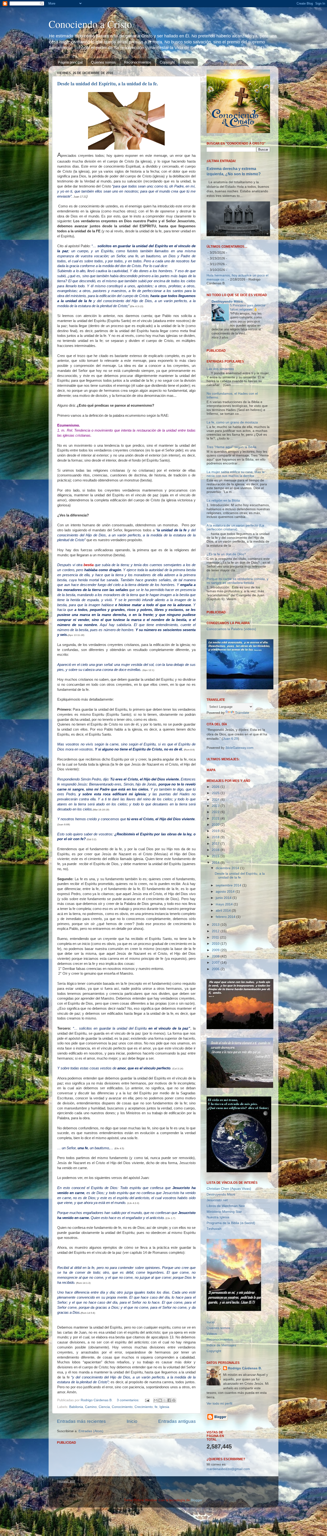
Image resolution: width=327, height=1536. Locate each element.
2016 (216, 911)
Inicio (132, 1421)
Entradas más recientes (81, 1421)
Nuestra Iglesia (218, 1279)
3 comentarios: (128, 1400)
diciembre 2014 (228, 929)
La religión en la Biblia (223, 562)
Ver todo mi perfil (219, 1465)
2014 (216, 924)
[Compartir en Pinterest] (173, 1400)
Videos (188, 62)
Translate (242, 774)
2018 (216, 899)
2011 (216, 999)
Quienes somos (103, 62)
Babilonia (76, 1407)
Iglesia (164, 1407)
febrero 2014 (226, 978)
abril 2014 (224, 972)
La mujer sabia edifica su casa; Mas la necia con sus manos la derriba (236, 535)
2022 (216, 873)
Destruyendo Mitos (227, 301)
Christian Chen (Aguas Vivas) (229, 1250)
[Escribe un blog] (160, 1400)
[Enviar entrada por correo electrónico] (146, 1400)
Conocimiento (122, 1407)
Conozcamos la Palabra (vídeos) (231, 690)
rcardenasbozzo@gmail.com (228, 1530)
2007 (216, 1024)
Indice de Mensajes (221, 1406)
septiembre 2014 (229, 947)
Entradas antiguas (177, 1421)
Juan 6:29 (230, 800)
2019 (216, 892)
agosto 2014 (226, 953)
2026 (216, 848)
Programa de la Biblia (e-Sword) (231, 1284)
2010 (216, 1005)
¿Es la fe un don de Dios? (226, 615)
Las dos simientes (220, 430)
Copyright (167, 62)
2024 (216, 861)
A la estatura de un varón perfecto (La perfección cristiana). (235, 588)
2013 (216, 986)
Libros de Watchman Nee (226, 1267)
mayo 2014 (225, 965)
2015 (216, 918)
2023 (216, 867)
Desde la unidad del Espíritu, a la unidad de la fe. (107, 83)
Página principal (70, 62)
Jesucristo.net (217, 1261)
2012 (216, 992)
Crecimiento (144, 1407)
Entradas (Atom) (91, 1431)
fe (156, 1407)
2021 (216, 880)
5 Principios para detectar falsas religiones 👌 (247, 307)
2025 (216, 854)
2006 (216, 1030)
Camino (91, 1407)
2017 (216, 905)
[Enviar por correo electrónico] (155, 1400)
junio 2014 (224, 959)
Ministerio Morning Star (224, 1273)
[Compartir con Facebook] (169, 1400)
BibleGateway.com (240, 809)
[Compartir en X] (164, 1400)
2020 (216, 886)
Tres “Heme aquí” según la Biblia (231, 508)
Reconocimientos (137, 62)
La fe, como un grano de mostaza (232, 484)
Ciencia (104, 1407)
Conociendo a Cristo (90, 24)
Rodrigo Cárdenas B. (245, 1429)
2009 (216, 1011)
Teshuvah (214, 1290)
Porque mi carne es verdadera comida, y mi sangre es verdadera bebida (237, 642)
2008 (216, 1018)
